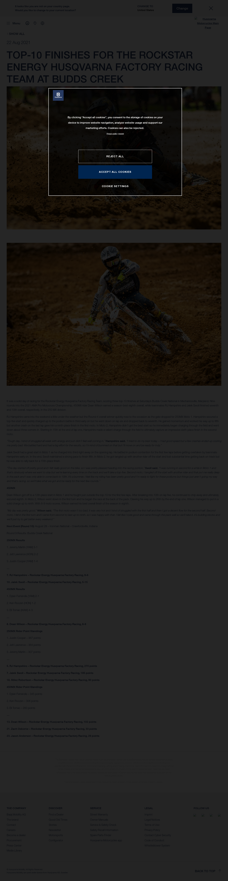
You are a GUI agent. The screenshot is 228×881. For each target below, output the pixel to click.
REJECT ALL (115, 156)
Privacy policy (112, 134)
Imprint (121, 134)
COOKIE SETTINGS (115, 186)
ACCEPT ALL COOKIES (115, 171)
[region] (115, 142)
